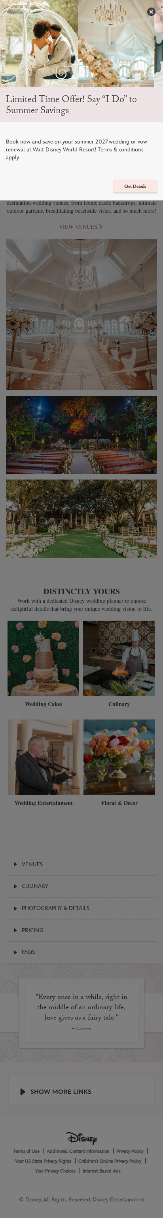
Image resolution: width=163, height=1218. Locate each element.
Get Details (135, 187)
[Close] (151, 12)
